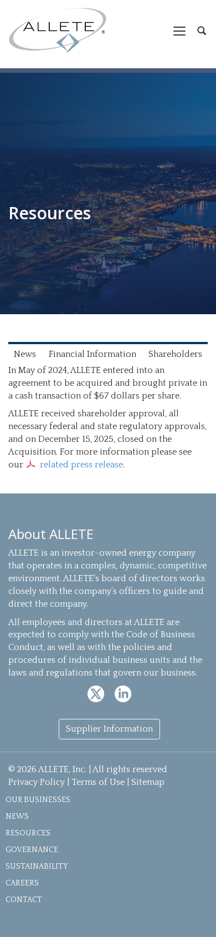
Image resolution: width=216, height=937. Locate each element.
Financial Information (92, 354)
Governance (32, 849)
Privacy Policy (36, 782)
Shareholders (175, 354)
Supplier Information (109, 729)
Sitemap (147, 782)
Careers (22, 883)
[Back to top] (195, 916)
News (25, 354)
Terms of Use (98, 782)
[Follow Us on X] (97, 693)
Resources (28, 833)
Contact (24, 899)
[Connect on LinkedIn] (123, 693)
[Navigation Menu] (179, 30)
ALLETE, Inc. (58, 30)
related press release (81, 465)
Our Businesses (38, 799)
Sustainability (37, 866)
